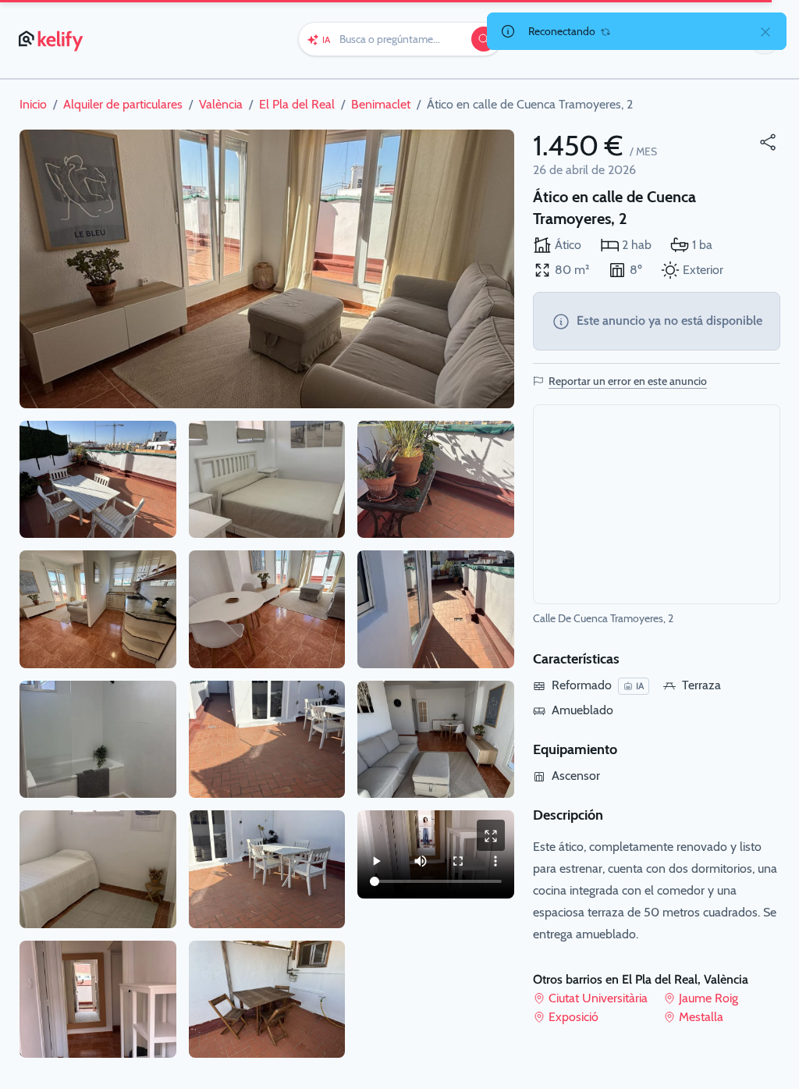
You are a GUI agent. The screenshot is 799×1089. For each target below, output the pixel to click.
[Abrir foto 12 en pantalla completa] (435, 480)
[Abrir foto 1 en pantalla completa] (267, 269)
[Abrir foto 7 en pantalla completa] (267, 480)
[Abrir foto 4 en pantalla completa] (98, 740)
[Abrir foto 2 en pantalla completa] (98, 480)
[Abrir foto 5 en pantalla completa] (98, 869)
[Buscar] (483, 39)
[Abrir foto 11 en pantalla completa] (267, 1000)
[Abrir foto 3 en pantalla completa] (98, 609)
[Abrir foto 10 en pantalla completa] (267, 869)
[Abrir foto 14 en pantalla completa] (435, 740)
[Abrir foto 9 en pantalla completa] (267, 740)
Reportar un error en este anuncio (628, 381)
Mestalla (701, 1016)
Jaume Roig (708, 998)
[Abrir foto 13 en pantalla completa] (435, 609)
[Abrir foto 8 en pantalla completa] (267, 609)
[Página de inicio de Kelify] (52, 39)
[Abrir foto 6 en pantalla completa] (98, 1000)
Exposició (573, 1016)
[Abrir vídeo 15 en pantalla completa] (491, 835)
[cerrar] (765, 31)
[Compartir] (767, 142)
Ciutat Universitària (598, 998)
